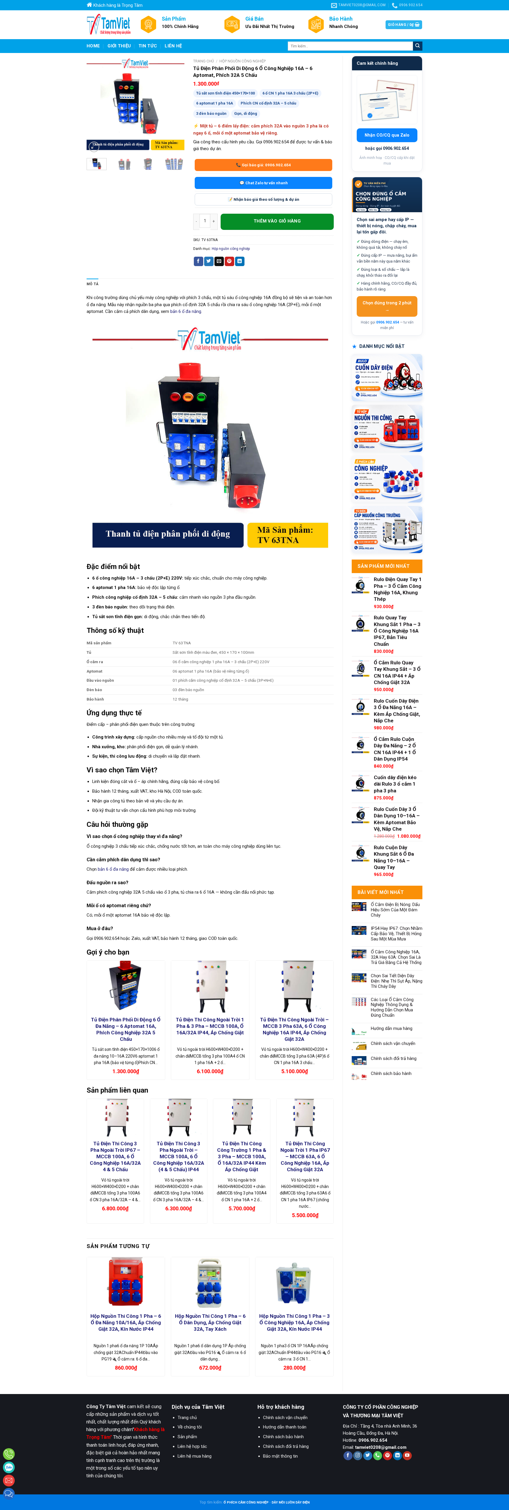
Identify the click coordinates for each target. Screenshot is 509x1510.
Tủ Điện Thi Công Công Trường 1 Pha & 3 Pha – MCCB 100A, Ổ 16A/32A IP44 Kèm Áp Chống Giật (241, 1156)
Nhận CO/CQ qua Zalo (387, 135)
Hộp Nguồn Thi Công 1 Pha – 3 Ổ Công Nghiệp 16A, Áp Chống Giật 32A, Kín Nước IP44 (294, 1322)
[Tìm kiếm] (417, 46)
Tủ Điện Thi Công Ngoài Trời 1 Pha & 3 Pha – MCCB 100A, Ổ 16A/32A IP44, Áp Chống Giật (210, 1026)
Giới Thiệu (119, 46)
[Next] (175, 105)
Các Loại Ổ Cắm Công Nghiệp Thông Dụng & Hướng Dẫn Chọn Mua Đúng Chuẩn (392, 1007)
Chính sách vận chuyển (393, 1043)
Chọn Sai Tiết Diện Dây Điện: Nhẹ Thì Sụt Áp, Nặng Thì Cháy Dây (396, 981)
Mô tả (92, 284)
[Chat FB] (9, 1494)
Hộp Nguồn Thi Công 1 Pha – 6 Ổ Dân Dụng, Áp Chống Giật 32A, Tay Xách (210, 1322)
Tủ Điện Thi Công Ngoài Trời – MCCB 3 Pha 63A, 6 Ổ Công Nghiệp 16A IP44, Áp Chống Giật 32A (294, 1029)
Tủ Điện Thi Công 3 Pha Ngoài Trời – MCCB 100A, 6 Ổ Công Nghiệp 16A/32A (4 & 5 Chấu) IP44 (178, 1156)
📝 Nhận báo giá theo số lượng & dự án (263, 199)
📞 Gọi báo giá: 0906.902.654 (263, 165)
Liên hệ (173, 46)
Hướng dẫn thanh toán (284, 1427)
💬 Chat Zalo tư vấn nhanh (263, 183)
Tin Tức (147, 46)
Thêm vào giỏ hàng (277, 222)
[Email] (9, 1480)
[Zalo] (9, 1467)
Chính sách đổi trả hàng (394, 1058)
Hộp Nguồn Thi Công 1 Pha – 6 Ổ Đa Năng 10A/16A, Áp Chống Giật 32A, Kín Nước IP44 (125, 1322)
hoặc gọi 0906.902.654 (387, 148)
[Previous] (96, 105)
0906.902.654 (387, 322)
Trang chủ (203, 61)
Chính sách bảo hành (391, 1073)
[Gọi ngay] (9, 1454)
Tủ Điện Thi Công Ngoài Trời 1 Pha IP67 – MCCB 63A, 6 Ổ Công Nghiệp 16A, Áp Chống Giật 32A (305, 1156)
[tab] (92, 284)
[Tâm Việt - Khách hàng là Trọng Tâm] (109, 25)
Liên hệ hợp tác (192, 1446)
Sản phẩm (187, 1436)
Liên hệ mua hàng (194, 1456)
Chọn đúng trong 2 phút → (387, 306)
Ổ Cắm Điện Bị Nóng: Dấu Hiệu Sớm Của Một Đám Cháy (395, 910)
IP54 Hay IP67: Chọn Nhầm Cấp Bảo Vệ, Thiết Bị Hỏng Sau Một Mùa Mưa (396, 934)
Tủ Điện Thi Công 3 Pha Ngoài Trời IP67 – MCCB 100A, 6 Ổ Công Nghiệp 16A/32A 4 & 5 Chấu (115, 1156)
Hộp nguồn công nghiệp (242, 61)
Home (93, 46)
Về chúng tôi (190, 1427)
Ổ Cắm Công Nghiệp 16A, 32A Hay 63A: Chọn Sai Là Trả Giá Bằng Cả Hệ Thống (396, 957)
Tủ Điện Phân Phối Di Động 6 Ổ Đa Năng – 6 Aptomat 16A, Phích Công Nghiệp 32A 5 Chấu (126, 1029)
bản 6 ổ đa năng (185, 311)
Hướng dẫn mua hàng (391, 1028)
